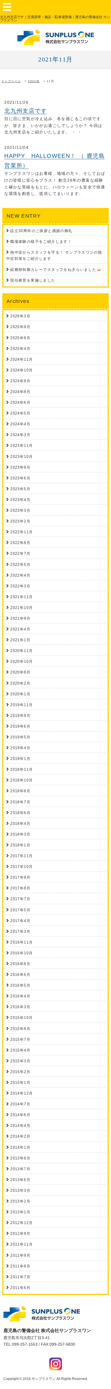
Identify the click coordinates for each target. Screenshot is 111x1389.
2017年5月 (20, 910)
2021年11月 (21, 597)
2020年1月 (20, 694)
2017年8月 (20, 888)
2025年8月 (20, 338)
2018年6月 (20, 813)
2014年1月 (20, 1147)
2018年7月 (20, 802)
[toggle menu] (7, 7)
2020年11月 (21, 651)
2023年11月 (21, 445)
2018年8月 (20, 791)
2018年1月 (20, 845)
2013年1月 (20, 1212)
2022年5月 (20, 564)
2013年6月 (20, 1180)
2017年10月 (21, 867)
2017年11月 (21, 856)
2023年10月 (21, 456)
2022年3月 (20, 586)
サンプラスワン (44, 1379)
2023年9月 (20, 467)
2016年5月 (20, 985)
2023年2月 (20, 521)
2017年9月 (20, 877)
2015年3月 (20, 1061)
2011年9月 (20, 1255)
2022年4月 (20, 575)
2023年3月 (20, 510)
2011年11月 (21, 1244)
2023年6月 (20, 478)
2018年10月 (21, 780)
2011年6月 (20, 1288)
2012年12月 (21, 1223)
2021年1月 (20, 640)
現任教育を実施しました (32, 280)
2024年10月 (21, 370)
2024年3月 (20, 435)
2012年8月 (20, 1233)
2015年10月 (21, 1018)
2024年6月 (20, 402)
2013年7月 (20, 1169)
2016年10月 (21, 953)
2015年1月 (20, 1082)
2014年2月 (20, 1136)
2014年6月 (20, 1115)
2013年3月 (20, 1190)
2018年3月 (20, 834)
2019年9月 (20, 715)
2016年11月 (21, 942)
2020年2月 (20, 683)
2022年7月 (20, 553)
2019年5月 (20, 737)
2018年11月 (21, 769)
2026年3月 (20, 316)
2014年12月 (21, 1093)
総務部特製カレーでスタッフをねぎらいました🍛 (55, 269)
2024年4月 (20, 424)
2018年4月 (20, 823)
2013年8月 (20, 1158)
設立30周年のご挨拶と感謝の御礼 (41, 231)
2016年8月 (20, 964)
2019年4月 (20, 748)
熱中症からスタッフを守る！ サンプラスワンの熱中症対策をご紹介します (54, 255)
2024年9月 (20, 381)
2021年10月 (21, 608)
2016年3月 (20, 1007)
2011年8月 (20, 1266)
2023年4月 (20, 500)
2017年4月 (20, 921)
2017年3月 (20, 931)
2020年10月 (21, 661)
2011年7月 (20, 1277)
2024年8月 (20, 392)
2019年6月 (20, 726)
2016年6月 (20, 974)
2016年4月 (20, 996)
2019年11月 (21, 705)
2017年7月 (20, 899)
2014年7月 (20, 1104)
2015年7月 (20, 1039)
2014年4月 (20, 1125)
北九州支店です (25, 111)
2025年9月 (20, 327)
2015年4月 (20, 1050)
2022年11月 (21, 532)
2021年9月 (20, 618)
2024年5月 (20, 413)
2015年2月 (20, 1072)
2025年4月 (20, 349)
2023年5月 (20, 489)
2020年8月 (20, 672)
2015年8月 (20, 1029)
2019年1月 (20, 759)
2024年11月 (21, 359)
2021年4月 (20, 629)
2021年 (34, 81)
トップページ (11, 81)
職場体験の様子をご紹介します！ (41, 241)
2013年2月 (20, 1201)
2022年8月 (20, 543)
